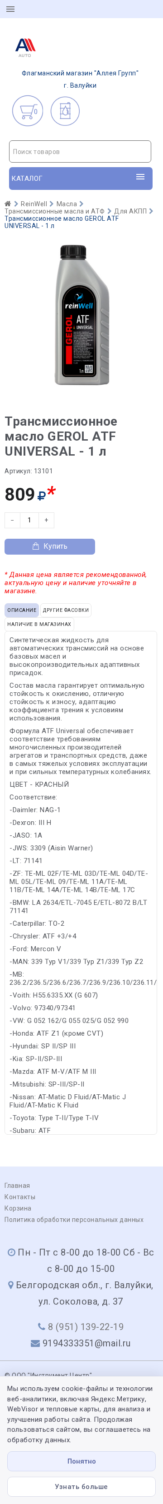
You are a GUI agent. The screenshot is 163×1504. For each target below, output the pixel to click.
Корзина (18, 1208)
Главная (17, 1185)
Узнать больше (81, 1487)
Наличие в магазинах (39, 624)
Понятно (81, 1461)
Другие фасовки (66, 610)
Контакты (20, 1197)
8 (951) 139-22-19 (86, 1326)
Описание (21, 610)
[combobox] (80, 151)
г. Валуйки (80, 79)
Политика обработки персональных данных (74, 1219)
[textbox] (80, 152)
